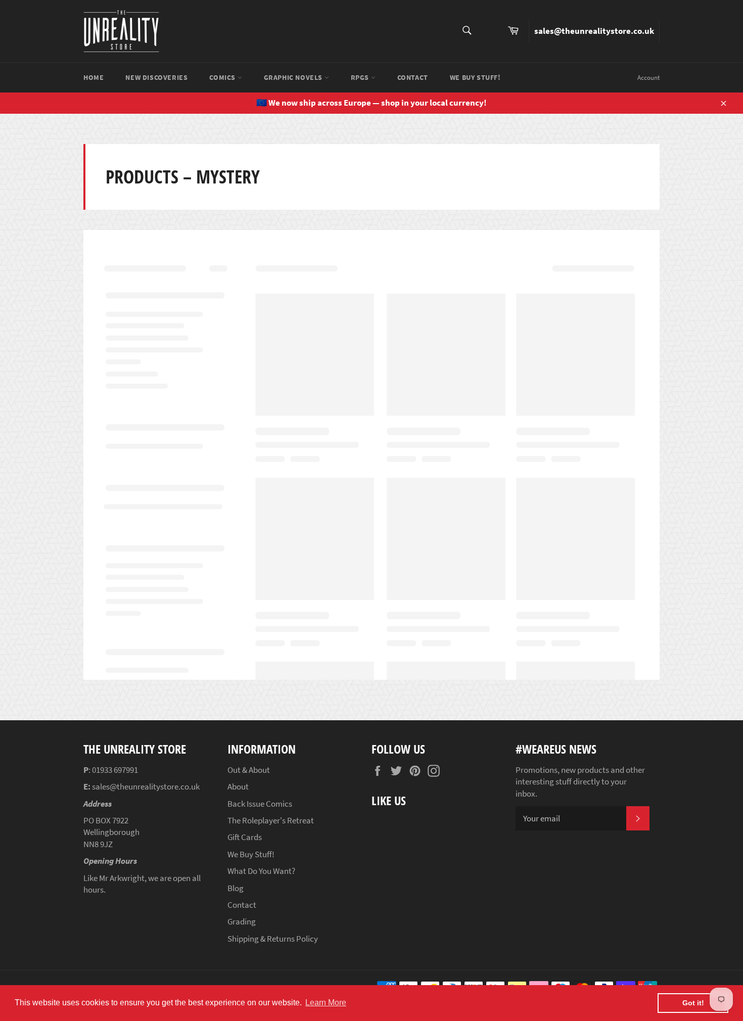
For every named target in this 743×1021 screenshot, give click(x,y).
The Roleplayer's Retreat (270, 820)
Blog (235, 888)
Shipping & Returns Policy (272, 938)
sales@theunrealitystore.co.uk (594, 30)
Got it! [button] (693, 1003)
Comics (223, 77)
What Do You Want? (261, 870)
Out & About (248, 769)
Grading (241, 921)
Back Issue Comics (259, 803)
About (238, 786)
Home (93, 77)
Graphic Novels (294, 77)
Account (648, 77)
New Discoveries (156, 77)
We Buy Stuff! (475, 77)
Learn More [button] (325, 1002)
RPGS (361, 77)
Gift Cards (244, 837)
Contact (412, 77)
